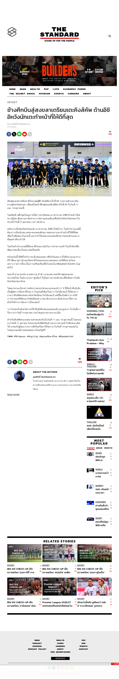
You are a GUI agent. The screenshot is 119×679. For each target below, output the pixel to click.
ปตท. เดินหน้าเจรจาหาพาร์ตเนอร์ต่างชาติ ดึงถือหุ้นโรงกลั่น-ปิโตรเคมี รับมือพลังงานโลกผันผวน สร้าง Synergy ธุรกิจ (102, 491)
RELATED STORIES (59, 541)
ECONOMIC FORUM (74, 89)
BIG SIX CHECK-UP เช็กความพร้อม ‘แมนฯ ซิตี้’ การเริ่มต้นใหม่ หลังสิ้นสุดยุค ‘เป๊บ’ (22, 570)
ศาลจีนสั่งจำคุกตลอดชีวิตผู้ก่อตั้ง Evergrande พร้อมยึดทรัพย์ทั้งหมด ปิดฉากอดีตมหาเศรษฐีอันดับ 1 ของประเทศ (102, 507)
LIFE (56, 89)
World (90, 364)
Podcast (37, 643)
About (60, 649)
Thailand (92, 366)
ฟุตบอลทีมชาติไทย (49, 336)
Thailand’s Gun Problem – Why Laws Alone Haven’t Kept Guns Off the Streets (95, 341)
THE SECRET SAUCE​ (22, 94)
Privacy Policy (37, 649)
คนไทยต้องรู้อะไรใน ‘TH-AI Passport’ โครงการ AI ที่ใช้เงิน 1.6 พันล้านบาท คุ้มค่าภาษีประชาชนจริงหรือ (95, 316)
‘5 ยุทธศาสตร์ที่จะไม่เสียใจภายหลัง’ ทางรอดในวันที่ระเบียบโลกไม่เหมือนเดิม (96, 371)
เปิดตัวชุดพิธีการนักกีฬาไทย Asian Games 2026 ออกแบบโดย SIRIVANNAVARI (102, 458)
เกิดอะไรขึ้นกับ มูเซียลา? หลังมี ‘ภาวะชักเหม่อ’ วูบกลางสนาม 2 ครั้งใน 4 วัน (91, 604)
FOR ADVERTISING (60, 652)
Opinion (37, 646)
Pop (83, 640)
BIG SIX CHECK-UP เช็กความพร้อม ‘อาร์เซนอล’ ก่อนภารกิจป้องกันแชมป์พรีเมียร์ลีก (21, 604)
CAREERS (73, 94)
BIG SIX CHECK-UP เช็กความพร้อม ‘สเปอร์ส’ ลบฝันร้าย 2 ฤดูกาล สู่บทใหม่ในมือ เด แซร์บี (56, 570)
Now (83, 643)
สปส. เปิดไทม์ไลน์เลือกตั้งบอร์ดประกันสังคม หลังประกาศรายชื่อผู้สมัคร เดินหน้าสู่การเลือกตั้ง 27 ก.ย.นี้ (95, 427)
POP (46, 89)
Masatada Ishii (66, 336)
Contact (83, 649)
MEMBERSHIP (60, 658)
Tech (101, 311)
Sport (12, 102)
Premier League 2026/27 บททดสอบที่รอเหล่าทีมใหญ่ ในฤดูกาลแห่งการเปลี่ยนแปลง (57, 604)
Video (60, 643)
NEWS (23, 89)
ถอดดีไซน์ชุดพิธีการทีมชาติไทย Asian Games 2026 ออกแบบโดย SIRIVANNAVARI (102, 523)
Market (99, 486)
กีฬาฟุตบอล (20, 336)
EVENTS (59, 94)
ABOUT (87, 94)
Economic (92, 311)
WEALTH (35, 89)
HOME (12, 89)
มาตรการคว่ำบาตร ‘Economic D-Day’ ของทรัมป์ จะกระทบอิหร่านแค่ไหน (102, 474)
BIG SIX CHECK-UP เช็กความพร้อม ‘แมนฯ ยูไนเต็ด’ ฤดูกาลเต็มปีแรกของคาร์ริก (91, 570)
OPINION (44, 94)
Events (84, 646)
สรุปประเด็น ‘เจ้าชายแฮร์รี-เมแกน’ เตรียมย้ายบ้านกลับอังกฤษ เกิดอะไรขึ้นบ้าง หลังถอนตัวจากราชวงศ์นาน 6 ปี (96, 399)
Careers (60, 646)
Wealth (60, 640)
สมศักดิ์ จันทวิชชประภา (20, 124)
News (37, 640)
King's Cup (33, 336)
